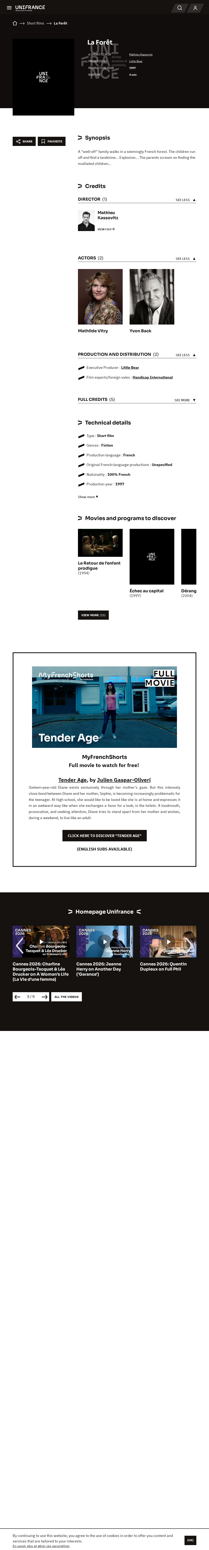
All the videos (66, 997)
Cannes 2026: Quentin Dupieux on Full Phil (163, 967)
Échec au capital (146, 591)
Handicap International (153, 377)
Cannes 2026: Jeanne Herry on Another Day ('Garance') (98, 969)
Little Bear (135, 61)
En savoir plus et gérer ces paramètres (41, 1546)
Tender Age (72, 779)
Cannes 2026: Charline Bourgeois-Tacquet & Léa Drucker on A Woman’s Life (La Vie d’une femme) (41, 972)
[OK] (190, 1540)
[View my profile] (195, 8)
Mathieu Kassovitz (141, 54)
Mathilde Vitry (93, 331)
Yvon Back (140, 331)
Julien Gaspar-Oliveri (124, 779)
